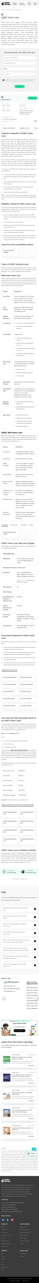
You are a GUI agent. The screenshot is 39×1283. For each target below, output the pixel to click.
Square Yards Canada (24, 1229)
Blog (2, 1261)
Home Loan (8, 9)
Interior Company (23, 1238)
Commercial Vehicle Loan (6, 1243)
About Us (3, 1256)
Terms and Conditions (16, 79)
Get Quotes (19, 86)
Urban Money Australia (24, 1240)
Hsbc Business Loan (9, 991)
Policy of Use (25, 1281)
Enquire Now (32, 98)
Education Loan (4, 1246)
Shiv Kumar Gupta (11, 872)
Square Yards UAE (24, 1235)
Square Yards (23, 1227)
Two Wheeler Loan (5, 1240)
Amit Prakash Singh (31, 872)
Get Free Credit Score (19, 1030)
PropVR (21, 1243)
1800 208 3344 (14, 1209)
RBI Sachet (22, 1256)
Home (2, 9)
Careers (3, 1264)
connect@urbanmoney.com (15, 1211)
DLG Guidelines (23, 1253)
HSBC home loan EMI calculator (19, 750)
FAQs (2, 1270)
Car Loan (3, 1238)
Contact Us (3, 1259)
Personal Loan (4, 1229)
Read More (31, 1065)
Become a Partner (5, 1267)
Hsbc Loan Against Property (12, 988)
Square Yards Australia (24, 1232)
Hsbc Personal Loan (9, 986)
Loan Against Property (6, 1235)
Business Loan (4, 1232)
